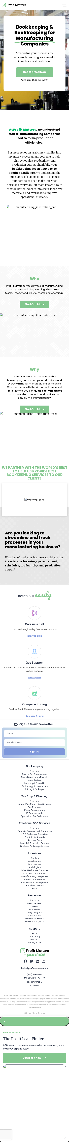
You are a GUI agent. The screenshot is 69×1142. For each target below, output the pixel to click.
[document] (34, 1079)
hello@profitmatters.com (34, 968)
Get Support (34, 677)
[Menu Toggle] (64, 5)
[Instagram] (43, 961)
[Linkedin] (37, 961)
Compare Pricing (35, 716)
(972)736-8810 (34, 636)
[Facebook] (25, 961)
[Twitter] (31, 961)
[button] (34, 1021)
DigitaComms (38, 1013)
